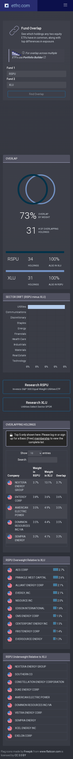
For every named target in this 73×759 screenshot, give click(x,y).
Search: (22, 459)
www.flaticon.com (50, 751)
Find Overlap (36, 94)
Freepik (28, 751)
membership (42, 438)
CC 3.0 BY (20, 755)
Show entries (36, 453)
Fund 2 (11, 78)
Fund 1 (11, 67)
